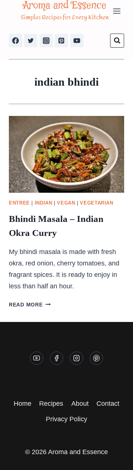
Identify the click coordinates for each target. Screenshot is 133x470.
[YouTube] (76, 40)
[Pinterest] (61, 40)
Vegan (66, 203)
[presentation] (66, 154)
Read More (30, 305)
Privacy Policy (66, 419)
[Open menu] (116, 10)
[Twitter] (30, 40)
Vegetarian (96, 203)
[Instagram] (46, 40)
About (80, 403)
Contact (107, 403)
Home (22, 403)
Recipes (51, 403)
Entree (19, 203)
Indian (43, 203)
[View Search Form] (117, 41)
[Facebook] (15, 40)
